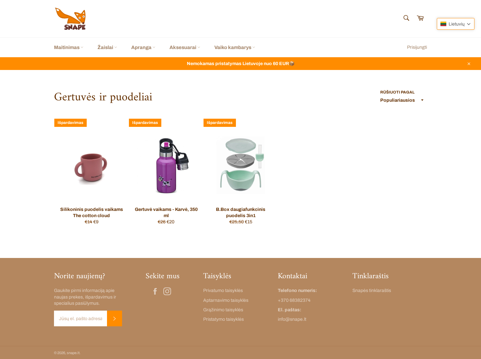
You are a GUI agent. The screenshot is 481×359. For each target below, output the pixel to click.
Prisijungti (417, 47)
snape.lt (73, 353)
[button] (455, 23)
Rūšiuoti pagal (397, 92)
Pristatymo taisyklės (223, 319)
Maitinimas (67, 47)
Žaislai (106, 47)
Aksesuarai (183, 47)
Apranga (141, 47)
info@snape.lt (292, 319)
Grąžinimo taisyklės (223, 309)
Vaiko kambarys (233, 47)
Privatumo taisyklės (223, 290)
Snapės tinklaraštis (371, 290)
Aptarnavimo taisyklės (225, 300)
